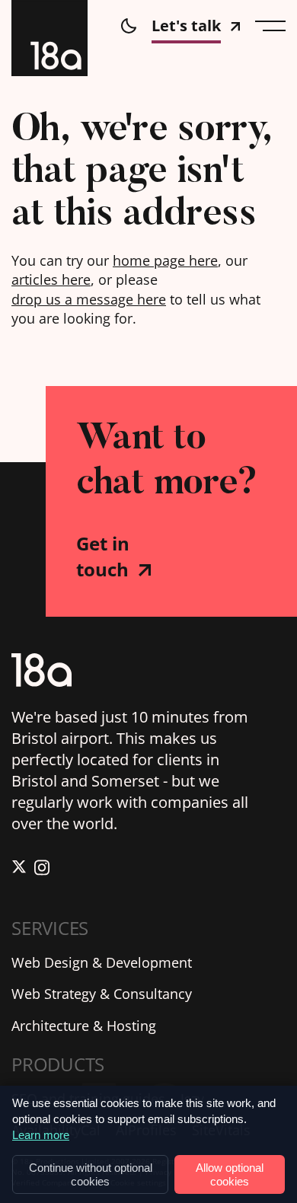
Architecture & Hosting (83, 1025)
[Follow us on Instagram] (42, 869)
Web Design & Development (101, 962)
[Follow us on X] (19, 869)
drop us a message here (88, 299)
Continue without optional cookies (90, 1174)
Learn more (40, 1134)
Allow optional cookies (229, 1174)
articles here (51, 279)
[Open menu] (270, 26)
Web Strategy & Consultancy (101, 993)
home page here (165, 260)
